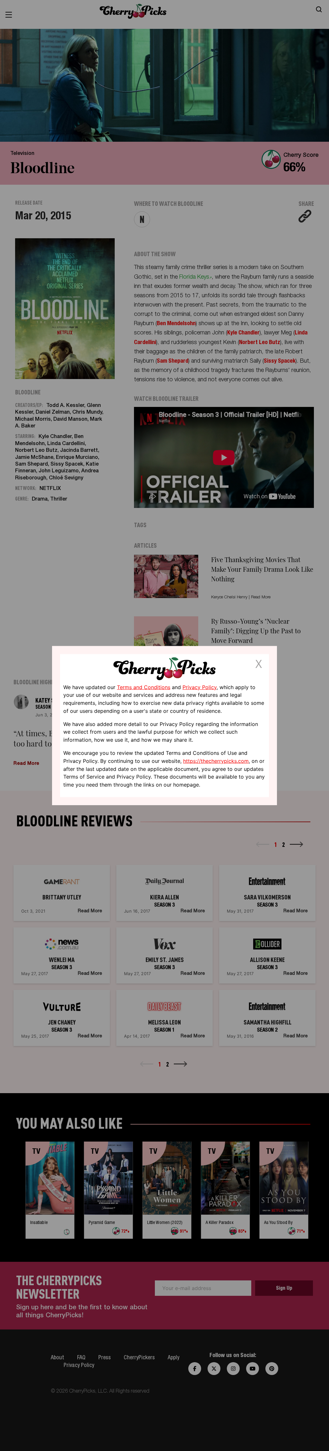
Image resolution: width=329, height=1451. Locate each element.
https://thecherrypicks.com (216, 761)
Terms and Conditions (143, 687)
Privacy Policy (199, 687)
